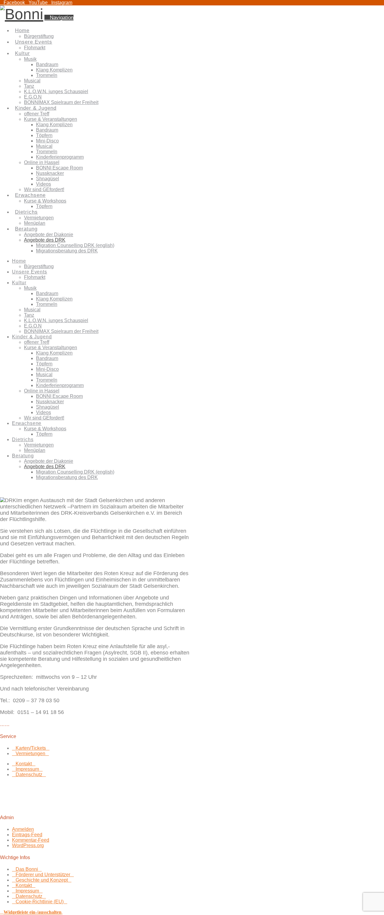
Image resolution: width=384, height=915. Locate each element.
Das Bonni (27, 869)
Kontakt (24, 763)
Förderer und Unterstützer (43, 874)
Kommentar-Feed (30, 840)
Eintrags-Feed (27, 834)
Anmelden (23, 829)
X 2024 (42, 805)
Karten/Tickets (31, 748)
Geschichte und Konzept (42, 880)
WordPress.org (28, 845)
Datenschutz (29, 774)
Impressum (27, 769)
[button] (59, 17)
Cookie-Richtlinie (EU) (40, 901)
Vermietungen (30, 753)
